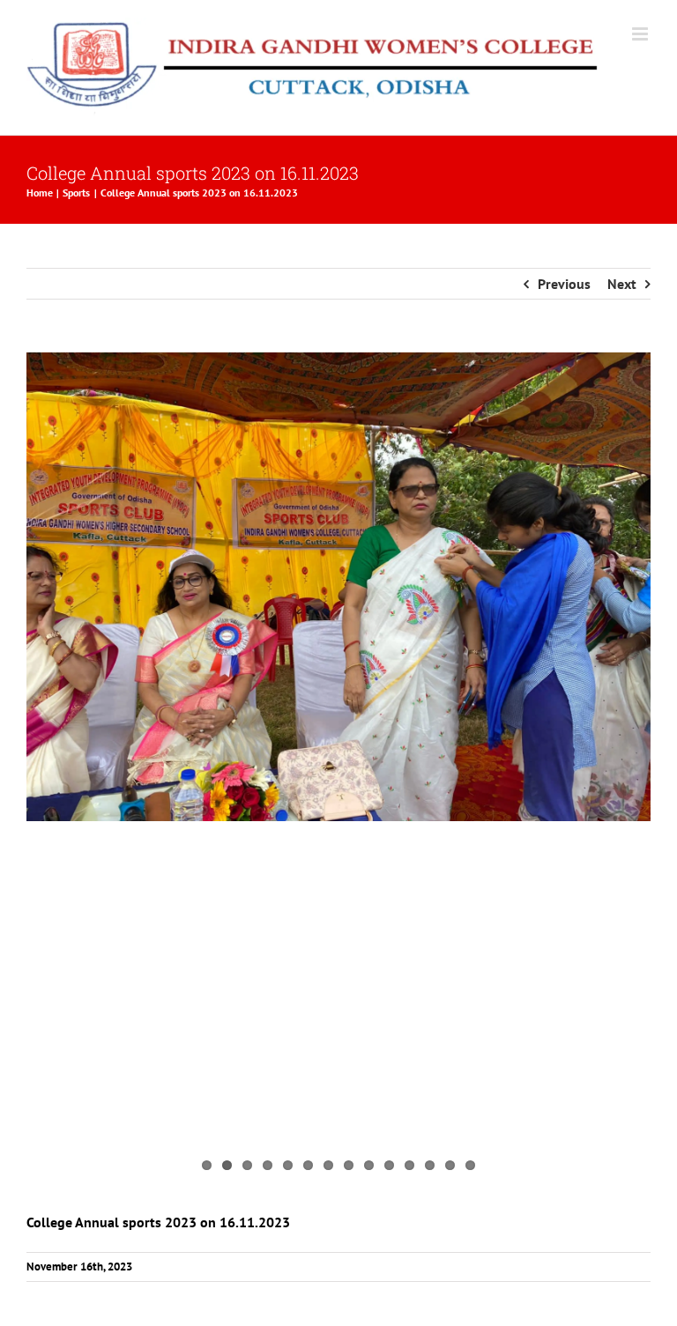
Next (621, 284)
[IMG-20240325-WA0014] (338, 586)
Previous (564, 284)
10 (389, 1165)
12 (430, 1165)
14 (470, 1165)
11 (409, 1165)
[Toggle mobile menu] (641, 34)
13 (450, 1165)
